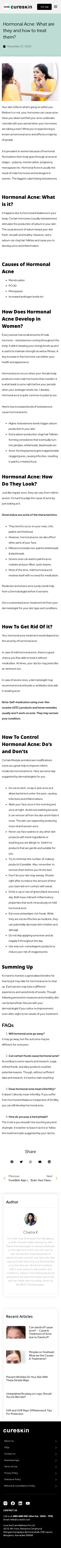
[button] (12, 1162)
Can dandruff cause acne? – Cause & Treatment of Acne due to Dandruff (41, 1332)
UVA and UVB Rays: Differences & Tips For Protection (29, 1412)
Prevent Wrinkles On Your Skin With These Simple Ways (27, 1378)
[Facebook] (13, 1503)
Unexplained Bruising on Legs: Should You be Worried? (29, 1395)
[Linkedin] (20, 1503)
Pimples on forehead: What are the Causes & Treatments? (42, 1355)
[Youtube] (28, 1503)
